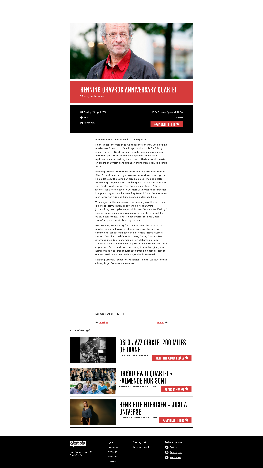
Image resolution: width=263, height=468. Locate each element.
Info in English (141, 447)
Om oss (112, 461)
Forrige (103, 322)
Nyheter (112, 451)
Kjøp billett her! (173, 420)
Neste (160, 322)
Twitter (174, 447)
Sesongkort (139, 442)
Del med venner (174, 442)
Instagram (176, 452)
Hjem (111, 442)
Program (113, 447)
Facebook (89, 122)
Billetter (112, 456)
